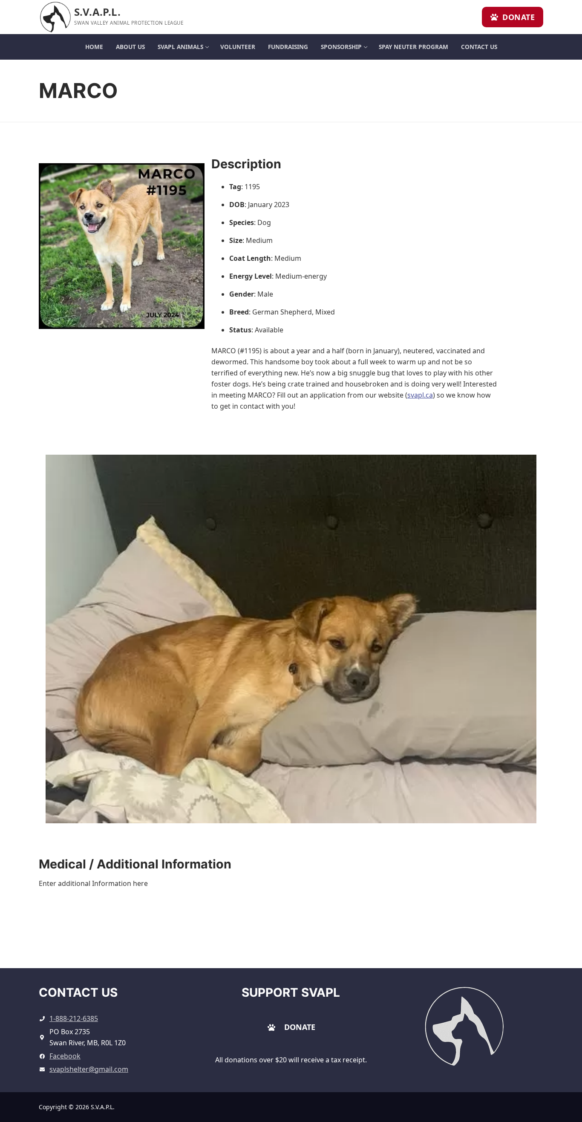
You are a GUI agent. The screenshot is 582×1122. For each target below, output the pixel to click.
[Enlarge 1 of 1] (522, 468)
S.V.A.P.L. (97, 12)
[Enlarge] (491, 999)
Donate (517, 17)
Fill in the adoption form (364, 940)
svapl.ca (420, 395)
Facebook (65, 1056)
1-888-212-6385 (73, 1018)
